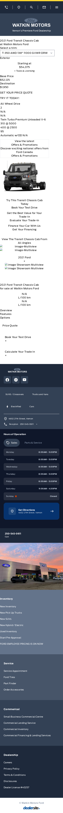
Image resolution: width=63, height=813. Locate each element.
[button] (6, 7)
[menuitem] (31, 622)
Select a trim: (8, 48)
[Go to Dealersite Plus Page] (31, 807)
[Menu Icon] (57, 7)
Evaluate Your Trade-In (24, 220)
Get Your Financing (24, 229)
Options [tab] (5, 317)
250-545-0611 (27, 424)
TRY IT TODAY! (9, 98)
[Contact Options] (44, 7)
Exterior (5, 58)
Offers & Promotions (24, 155)
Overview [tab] (6, 310)
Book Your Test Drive (24, 207)
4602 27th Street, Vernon (21, 419)
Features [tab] (5, 314)
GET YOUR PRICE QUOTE (16, 92)
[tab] (24, 58)
